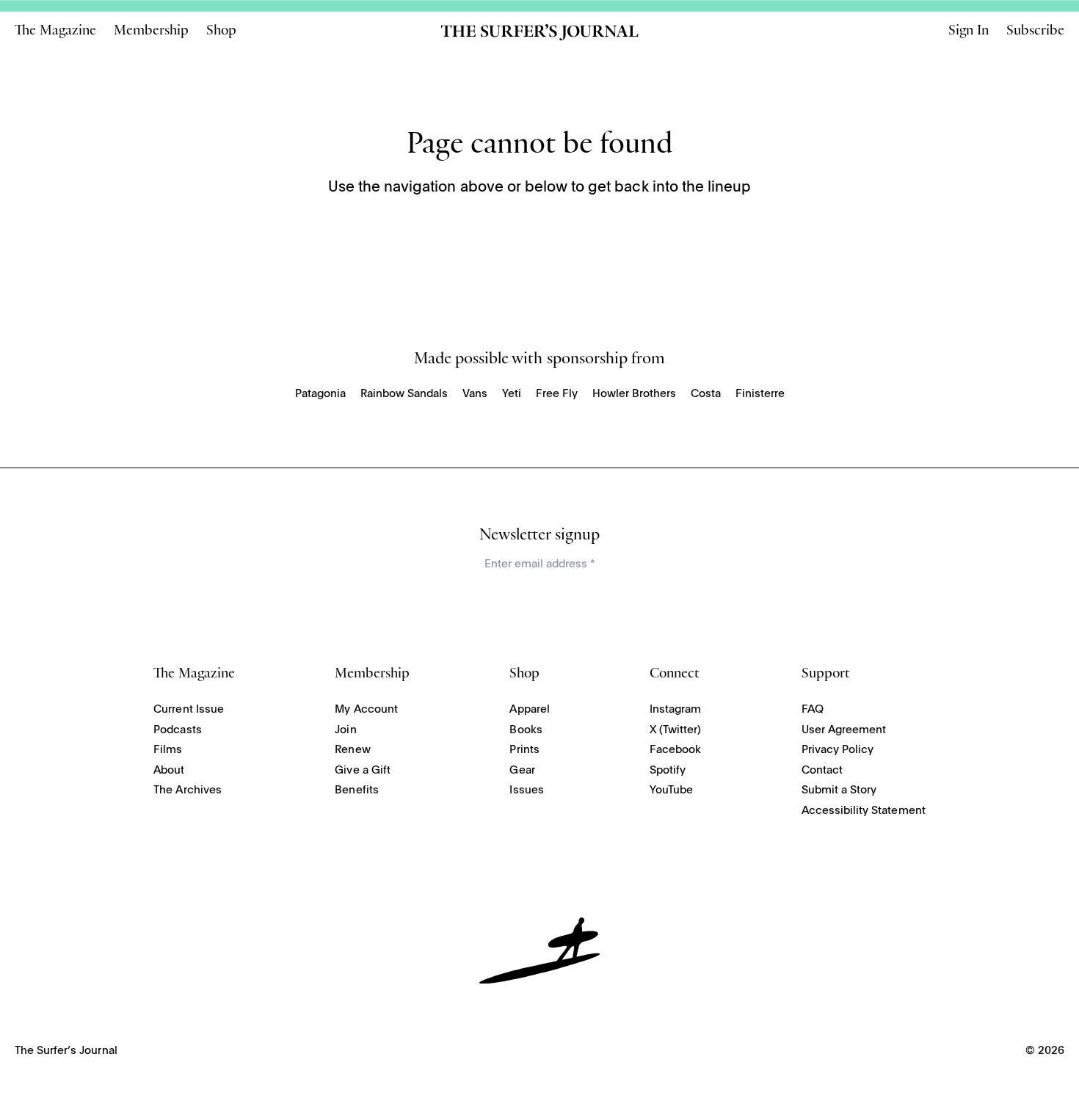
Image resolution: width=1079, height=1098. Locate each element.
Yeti (511, 393)
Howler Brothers (634, 393)
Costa (706, 393)
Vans (474, 393)
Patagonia (320, 393)
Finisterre (760, 393)
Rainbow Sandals (404, 393)
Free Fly (557, 393)
